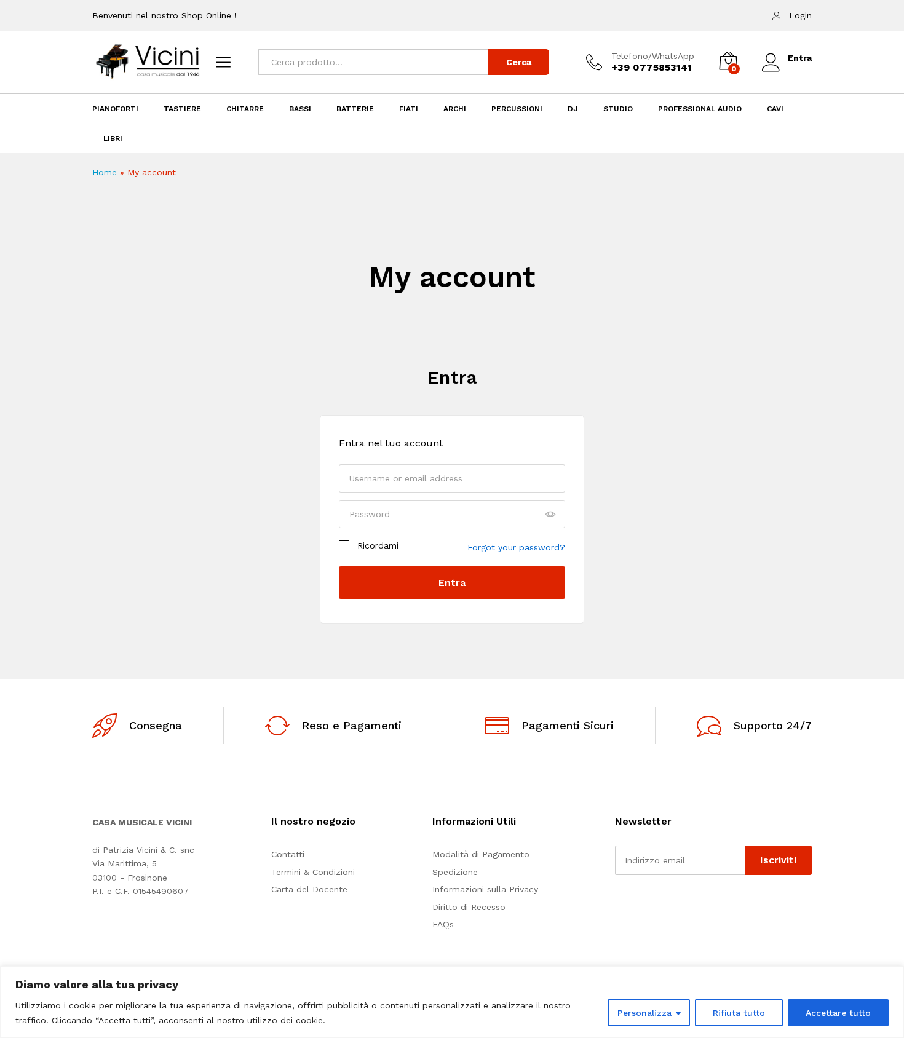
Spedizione (455, 872)
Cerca (518, 62)
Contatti (287, 854)
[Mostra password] (550, 514)
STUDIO (618, 109)
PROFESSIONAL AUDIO (700, 109)
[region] (452, 1002)
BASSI (300, 109)
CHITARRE (245, 109)
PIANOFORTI (115, 109)
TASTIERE (182, 109)
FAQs (443, 924)
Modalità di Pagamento (480, 854)
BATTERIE (355, 109)
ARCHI (454, 109)
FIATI (408, 109)
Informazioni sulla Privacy (485, 889)
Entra (452, 377)
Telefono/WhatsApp (652, 56)
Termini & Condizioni (313, 872)
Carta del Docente (309, 889)
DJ (573, 109)
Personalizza (644, 1013)
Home (104, 172)
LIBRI (112, 138)
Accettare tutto (838, 1013)
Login (800, 15)
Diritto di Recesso (469, 907)
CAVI (775, 109)
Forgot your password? (516, 547)
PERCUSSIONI (516, 109)
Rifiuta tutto (739, 1013)
